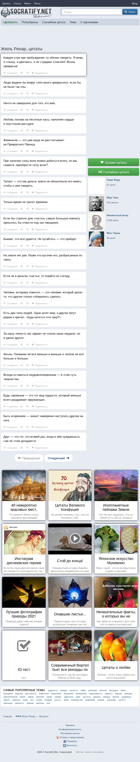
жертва (19, 693)
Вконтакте (72, 745)
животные (56, 693)
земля (6, 699)
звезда (106, 696)
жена (123, 690)
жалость (73, 690)
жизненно (68, 693)
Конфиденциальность (70, 729)
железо (103, 690)
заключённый (10, 696)
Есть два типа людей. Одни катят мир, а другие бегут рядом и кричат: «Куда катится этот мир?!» (39, 315)
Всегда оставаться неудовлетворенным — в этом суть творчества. (39, 376)
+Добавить (10, 22)
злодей (48, 699)
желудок (113, 690)
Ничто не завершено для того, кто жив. (29, 103)
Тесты (37, 3)
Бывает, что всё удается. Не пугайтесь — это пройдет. (40, 239)
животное (44, 693)
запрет (58, 696)
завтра (118, 693)
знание (100, 699)
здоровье (126, 696)
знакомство (77, 699)
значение (111, 699)
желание (92, 690)
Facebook (72, 741)
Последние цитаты (70, 733)
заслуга (87, 696)
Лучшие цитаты (115, 162)
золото (121, 699)
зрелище (7, 703)
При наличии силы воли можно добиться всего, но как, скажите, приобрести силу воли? (40, 162)
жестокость (31, 693)
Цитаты (6, 3)
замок (31, 696)
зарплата (68, 696)
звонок (115, 696)
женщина (8, 693)
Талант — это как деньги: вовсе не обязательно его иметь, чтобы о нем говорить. (42, 183)
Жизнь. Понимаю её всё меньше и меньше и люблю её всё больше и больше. (43, 356)
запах (49, 696)
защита (97, 696)
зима (25, 699)
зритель (40, 703)
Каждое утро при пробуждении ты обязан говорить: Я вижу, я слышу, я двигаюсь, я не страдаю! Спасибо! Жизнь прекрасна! (43, 61)
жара (83, 690)
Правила (70, 725)
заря (78, 696)
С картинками (89, 22)
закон (22, 696)
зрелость (19, 703)
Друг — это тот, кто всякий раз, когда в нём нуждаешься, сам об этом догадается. (41, 438)
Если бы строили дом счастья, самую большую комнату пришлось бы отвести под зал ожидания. (41, 220)
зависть (109, 693)
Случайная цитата (53, 22)
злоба (39, 699)
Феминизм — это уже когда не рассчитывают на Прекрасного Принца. (33, 142)
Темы (72, 22)
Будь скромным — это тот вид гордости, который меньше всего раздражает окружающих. (42, 397)
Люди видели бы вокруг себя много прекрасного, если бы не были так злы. (42, 84)
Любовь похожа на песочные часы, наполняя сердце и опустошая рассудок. (38, 121)
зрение (30, 703)
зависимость (95, 693)
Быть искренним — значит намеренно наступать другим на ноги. (43, 418)
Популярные (30, 22)
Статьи (17, 3)
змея (66, 699)
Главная (7, 716)
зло (32, 699)
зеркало (16, 699)
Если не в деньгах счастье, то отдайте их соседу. (37, 276)
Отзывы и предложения (72, 737)
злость (57, 699)
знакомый (90, 699)
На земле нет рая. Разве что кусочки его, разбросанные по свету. (42, 257)
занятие (40, 696)
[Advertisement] (70, 35)
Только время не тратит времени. (25, 202)
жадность (53, 690)
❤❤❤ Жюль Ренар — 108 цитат (32, 716)
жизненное (81, 693)
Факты (27, 3)
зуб (48, 703)
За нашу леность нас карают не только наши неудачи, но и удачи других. (41, 335)
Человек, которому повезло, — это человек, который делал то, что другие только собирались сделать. (42, 294)
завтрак (128, 693)
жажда (63, 690)
